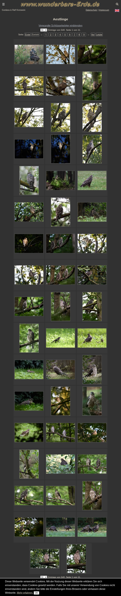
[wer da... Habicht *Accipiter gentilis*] (29, 149)
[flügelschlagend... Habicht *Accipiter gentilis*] (92, 243)
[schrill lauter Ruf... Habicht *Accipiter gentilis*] (92, 275)
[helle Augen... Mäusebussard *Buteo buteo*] (92, 180)
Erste (27, 34)
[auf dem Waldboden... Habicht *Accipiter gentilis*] (92, 369)
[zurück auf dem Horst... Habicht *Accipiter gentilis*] (92, 432)
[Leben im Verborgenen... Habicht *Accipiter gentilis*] (29, 432)
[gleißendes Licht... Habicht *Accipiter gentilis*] (60, 338)
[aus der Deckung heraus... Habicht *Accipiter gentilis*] (60, 464)
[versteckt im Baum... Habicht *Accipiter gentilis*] (29, 212)
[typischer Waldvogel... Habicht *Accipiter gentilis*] (60, 306)
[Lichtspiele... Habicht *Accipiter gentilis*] (29, 243)
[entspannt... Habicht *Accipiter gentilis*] (29, 338)
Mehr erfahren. (25, 592)
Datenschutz (91, 10)
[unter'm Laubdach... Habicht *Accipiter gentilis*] (92, 117)
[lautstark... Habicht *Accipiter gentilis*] (92, 495)
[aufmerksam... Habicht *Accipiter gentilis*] (29, 86)
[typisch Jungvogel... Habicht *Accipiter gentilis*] (60, 117)
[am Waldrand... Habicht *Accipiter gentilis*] (29, 117)
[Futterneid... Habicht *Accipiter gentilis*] (60, 527)
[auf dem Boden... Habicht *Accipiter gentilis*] (29, 401)
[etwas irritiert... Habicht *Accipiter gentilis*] (29, 495)
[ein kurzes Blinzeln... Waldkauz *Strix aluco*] (60, 54)
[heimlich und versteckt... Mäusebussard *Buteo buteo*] (60, 180)
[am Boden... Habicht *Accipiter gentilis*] (92, 401)
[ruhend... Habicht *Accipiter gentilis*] (29, 306)
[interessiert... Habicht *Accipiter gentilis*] (60, 275)
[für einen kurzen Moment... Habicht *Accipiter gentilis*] (60, 243)
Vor (93, 34)
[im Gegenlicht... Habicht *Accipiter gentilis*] (29, 275)
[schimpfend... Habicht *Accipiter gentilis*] (44, 558)
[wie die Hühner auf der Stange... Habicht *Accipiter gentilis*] (60, 432)
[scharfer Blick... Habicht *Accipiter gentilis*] (92, 149)
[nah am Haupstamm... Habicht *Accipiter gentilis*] (92, 306)
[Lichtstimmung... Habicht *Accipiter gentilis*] (60, 149)
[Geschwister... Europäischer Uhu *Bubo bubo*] (29, 54)
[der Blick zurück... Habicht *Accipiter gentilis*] (60, 369)
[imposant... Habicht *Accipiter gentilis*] (60, 86)
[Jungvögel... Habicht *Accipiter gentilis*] (29, 527)
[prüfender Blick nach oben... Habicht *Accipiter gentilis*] (29, 464)
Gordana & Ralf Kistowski (13, 10)
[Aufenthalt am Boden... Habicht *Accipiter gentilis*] (92, 212)
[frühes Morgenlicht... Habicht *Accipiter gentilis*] (60, 401)
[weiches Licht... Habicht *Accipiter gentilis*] (29, 180)
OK (36, 593)
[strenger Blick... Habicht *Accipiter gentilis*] (92, 86)
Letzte (99, 34)
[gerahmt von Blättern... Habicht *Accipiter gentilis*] (76, 558)
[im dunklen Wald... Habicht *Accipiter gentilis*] (92, 54)
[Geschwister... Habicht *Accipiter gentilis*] (92, 464)
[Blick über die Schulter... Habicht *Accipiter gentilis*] (60, 212)
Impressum (104, 10)
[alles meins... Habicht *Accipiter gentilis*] (92, 527)
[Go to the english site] (117, 11)
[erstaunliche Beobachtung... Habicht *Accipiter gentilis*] (29, 369)
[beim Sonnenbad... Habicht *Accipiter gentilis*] (92, 338)
